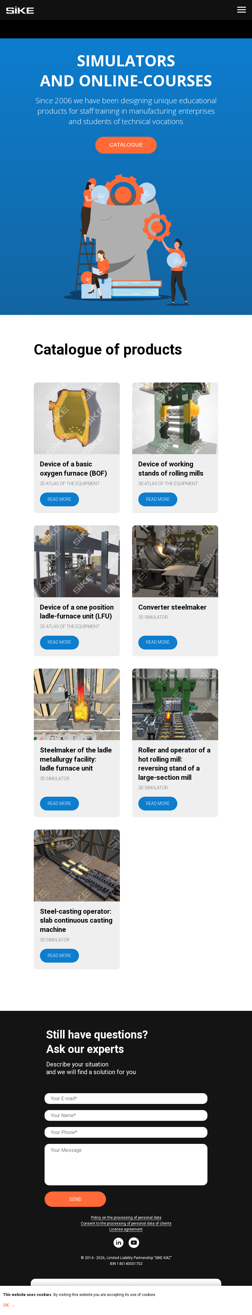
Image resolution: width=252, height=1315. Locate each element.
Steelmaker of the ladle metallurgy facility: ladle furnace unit (76, 759)
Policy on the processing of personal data (126, 1217)
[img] (118, 1242)
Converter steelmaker (172, 607)
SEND (75, 1199)
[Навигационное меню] (241, 10)
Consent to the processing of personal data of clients (126, 1223)
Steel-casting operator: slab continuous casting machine (76, 920)
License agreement (126, 1229)
